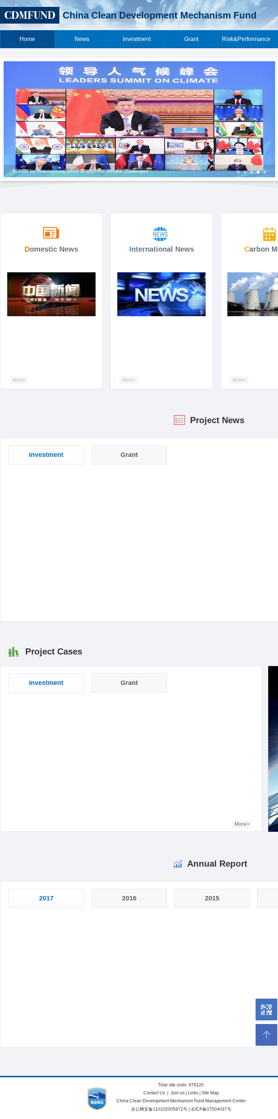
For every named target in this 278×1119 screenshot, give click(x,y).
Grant (191, 39)
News (82, 39)
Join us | (179, 1092)
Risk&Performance (246, 39)
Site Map (210, 1092)
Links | (195, 1092)
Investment (137, 39)
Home (27, 39)
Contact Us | (156, 1092)
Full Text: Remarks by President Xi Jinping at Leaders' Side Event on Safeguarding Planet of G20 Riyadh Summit (141, 171)
